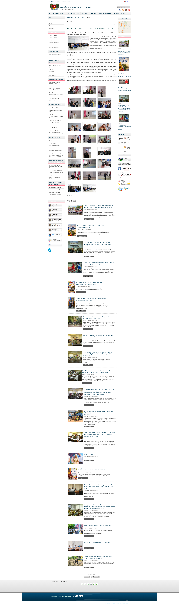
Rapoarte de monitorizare (54, 45)
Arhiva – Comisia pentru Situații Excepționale (56, 178)
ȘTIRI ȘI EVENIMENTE (58, 13)
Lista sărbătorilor (52, 148)
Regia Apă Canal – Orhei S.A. (55, 114)
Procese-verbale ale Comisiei (55, 170)
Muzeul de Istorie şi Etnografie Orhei (55, 111)
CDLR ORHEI (93, 13)
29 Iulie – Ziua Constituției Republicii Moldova (91, 469)
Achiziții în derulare (53, 37)
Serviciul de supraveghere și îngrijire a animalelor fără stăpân (56, 133)
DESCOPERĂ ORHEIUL (105, 13)
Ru (129, 1)
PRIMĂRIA (84, 13)
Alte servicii (51, 28)
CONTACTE (124, 13)
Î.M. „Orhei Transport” (54, 122)
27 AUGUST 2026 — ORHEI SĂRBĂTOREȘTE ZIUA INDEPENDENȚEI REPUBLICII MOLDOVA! (90, 283)
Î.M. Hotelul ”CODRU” (54, 125)
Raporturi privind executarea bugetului (55, 68)
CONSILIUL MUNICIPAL (73, 13)
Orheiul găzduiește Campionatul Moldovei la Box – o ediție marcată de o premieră (98, 263)
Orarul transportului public (54, 145)
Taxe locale (51, 71)
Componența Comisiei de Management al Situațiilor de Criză (55, 166)
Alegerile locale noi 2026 (56, 187)
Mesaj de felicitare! (89, 454)
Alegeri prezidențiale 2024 (54, 192)
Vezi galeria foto (64, 581)
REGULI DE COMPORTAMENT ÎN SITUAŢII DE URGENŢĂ (56, 156)
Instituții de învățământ (56, 107)
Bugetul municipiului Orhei (54, 65)
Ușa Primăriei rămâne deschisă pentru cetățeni (98, 542)
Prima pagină (51, 1)
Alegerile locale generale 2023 (55, 194)
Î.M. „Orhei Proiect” (53, 127)
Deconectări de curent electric (55, 150)
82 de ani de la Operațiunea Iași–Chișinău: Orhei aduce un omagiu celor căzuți (97, 317)
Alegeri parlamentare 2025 (55, 189)
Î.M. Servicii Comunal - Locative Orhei (56, 117)
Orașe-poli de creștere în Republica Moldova (54, 83)
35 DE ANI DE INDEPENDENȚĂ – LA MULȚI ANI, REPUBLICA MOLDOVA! (124, 75)
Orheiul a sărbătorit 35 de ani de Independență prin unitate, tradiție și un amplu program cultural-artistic (99, 206)
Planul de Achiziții (53, 35)
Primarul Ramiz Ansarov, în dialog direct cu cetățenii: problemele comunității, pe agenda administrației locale (99, 486)
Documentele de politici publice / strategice (56, 95)
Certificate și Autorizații (54, 140)
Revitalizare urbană (53, 86)
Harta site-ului (57, 1)
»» (98, 576)
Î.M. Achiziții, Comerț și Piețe (55, 120)
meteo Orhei (122, 134)
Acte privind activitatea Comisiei (56, 172)
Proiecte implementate (54, 100)
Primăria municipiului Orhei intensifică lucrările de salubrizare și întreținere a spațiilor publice (97, 371)
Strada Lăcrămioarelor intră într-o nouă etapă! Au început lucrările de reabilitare (98, 557)
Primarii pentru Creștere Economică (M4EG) (54, 89)
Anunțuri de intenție (53, 40)
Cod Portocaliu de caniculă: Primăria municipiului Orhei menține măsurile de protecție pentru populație (98, 412)
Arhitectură (56, 20)
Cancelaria (68, 1)
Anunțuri (51, 175)
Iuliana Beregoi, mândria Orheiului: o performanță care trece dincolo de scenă (91, 299)
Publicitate (51, 25)
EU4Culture (51, 92)
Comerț (50, 23)
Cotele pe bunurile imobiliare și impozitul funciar (56, 74)
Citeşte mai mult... (88, 219)
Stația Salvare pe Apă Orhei (55, 130)
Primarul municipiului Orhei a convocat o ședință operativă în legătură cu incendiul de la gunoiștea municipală (97, 353)
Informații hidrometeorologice (55, 153)
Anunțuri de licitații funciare (55, 54)
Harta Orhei (124, 18)
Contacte (63, 1)
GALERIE (116, 13)
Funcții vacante (56, 143)
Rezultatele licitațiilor (53, 56)
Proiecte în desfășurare (54, 98)
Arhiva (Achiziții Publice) (54, 47)
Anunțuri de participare (54, 42)
